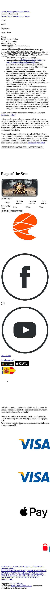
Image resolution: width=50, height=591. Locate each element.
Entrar (4, 14)
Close (10, 47)
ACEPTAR (38, 64)
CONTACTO (6, 579)
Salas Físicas (6, 33)
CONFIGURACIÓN (14, 64)
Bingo (9, 11)
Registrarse (13, 14)
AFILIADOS (6, 566)
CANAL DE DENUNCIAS (27, 577)
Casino (3, 11)
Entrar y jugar (6, 198)
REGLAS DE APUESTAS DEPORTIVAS (27, 575)
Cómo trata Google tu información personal (24, 61)
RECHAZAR (27, 64)
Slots (21, 11)
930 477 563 (6, 356)
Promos (26, 11)
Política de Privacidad (36, 143)
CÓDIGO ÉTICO (8, 577)
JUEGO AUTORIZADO (21, 573)
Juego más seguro (8, 43)
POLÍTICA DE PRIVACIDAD (13, 571)
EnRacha (19, 583)
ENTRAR (5, 211)
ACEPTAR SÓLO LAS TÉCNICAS (14, 147)
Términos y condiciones (10, 39)
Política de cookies (8, 115)
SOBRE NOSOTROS (21, 566)
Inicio (3, 20)
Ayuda (4, 37)
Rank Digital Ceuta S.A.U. (21, 586)
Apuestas (15, 11)
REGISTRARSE (16, 211)
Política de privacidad (9, 41)
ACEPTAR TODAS (35, 147)
